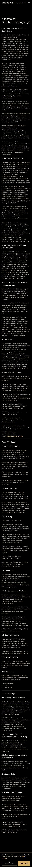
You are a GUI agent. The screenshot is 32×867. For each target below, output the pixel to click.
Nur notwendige (9, 863)
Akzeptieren (24, 863)
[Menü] (29, 2)
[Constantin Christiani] (14, 3)
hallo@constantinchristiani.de (14, 436)
